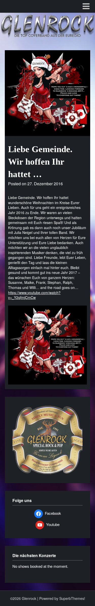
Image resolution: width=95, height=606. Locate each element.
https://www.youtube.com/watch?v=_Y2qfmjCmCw (34, 295)
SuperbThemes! (72, 598)
